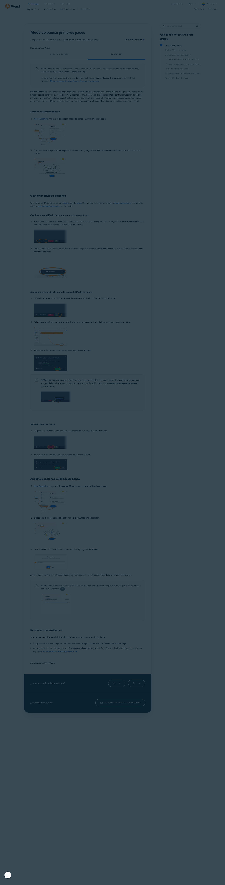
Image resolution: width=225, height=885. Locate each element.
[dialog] (112, 442)
